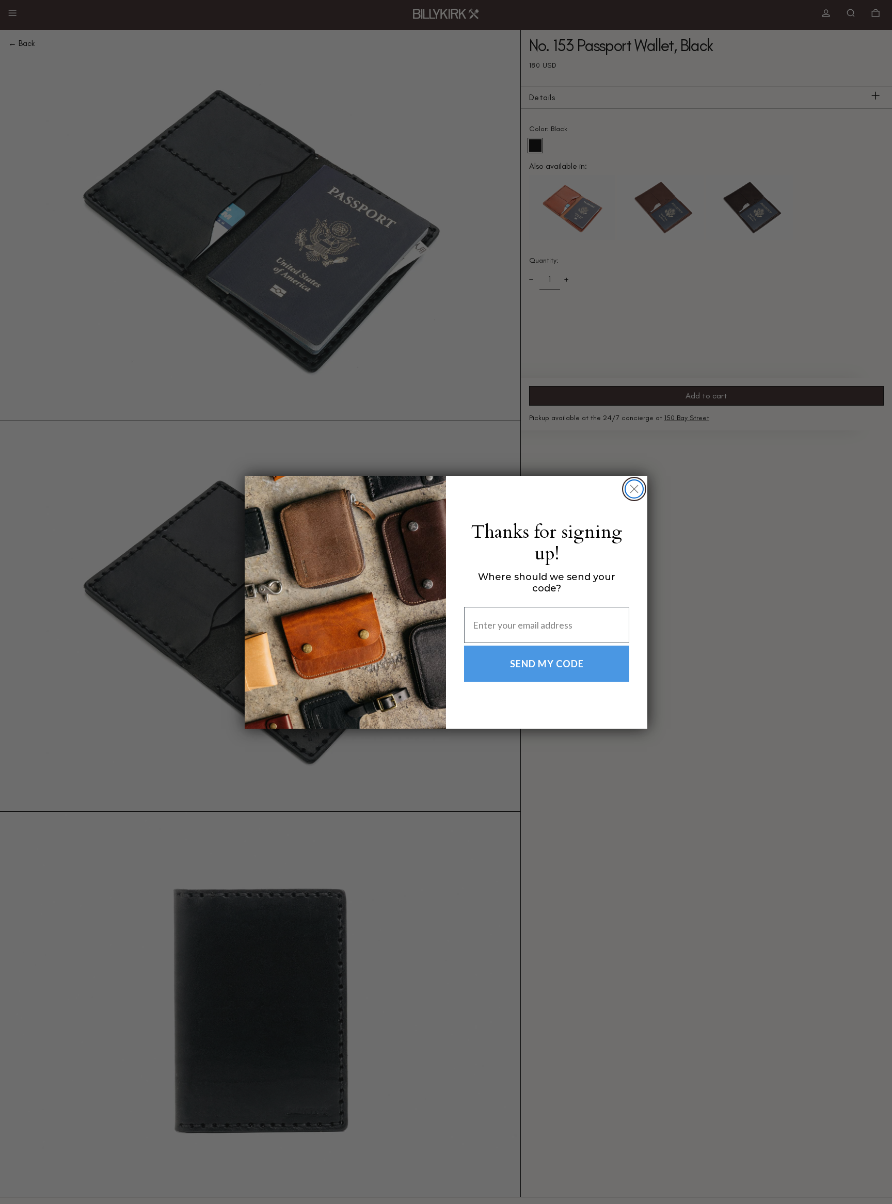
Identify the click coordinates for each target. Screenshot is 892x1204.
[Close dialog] (634, 489)
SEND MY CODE (547, 663)
